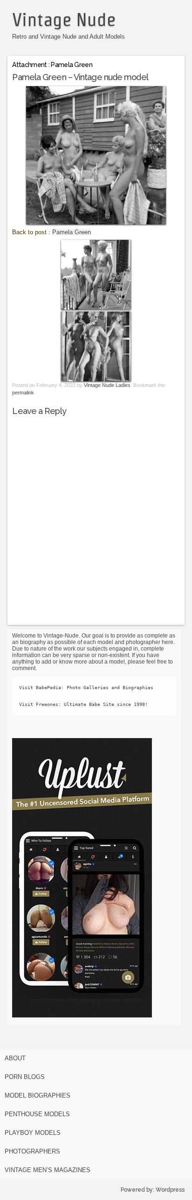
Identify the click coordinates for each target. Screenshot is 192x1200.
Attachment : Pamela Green (52, 64)
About (15, 1058)
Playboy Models (33, 1132)
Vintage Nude (64, 19)
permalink (23, 392)
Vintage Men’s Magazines (47, 1169)
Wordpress (170, 1189)
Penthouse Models (37, 1114)
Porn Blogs (25, 1076)
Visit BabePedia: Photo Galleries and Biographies (86, 687)
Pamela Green (71, 232)
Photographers (32, 1151)
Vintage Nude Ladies (107, 385)
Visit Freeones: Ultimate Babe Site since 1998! (83, 704)
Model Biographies (37, 1095)
